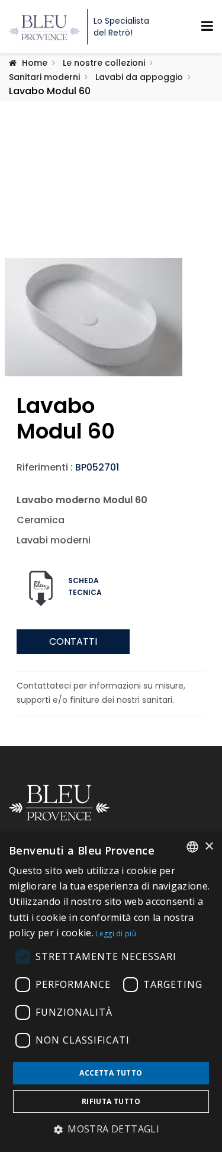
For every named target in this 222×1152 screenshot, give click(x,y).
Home (34, 63)
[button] (111, 1129)
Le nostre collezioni (104, 63)
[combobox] (192, 847)
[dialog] (111, 992)
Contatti (73, 641)
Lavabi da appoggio (139, 77)
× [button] (208, 846)
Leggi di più (115, 934)
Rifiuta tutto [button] (111, 1101)
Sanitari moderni (44, 77)
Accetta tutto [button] (110, 1073)
